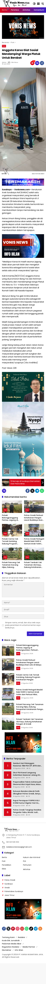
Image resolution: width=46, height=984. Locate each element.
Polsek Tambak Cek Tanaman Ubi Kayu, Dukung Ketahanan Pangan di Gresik (33, 565)
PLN (24, 861)
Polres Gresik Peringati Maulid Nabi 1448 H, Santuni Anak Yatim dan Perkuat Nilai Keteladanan (34, 541)
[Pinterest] (13, 929)
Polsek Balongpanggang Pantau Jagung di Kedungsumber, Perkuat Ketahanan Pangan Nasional (10, 517)
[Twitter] (32, 491)
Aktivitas (26, 869)
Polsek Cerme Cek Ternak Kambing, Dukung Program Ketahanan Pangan (10, 541)
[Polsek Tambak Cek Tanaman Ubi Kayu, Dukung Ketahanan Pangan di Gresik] (34, 553)
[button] (34, 3)
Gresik (7, 887)
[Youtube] (22, 929)
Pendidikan (6, 865)
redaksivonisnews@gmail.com (19, 847)
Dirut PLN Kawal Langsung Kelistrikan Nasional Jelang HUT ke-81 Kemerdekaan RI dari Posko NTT (27, 773)
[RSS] (40, 929)
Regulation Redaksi (10, 947)
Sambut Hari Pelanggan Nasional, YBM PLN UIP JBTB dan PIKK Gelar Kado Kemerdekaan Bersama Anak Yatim (27, 764)
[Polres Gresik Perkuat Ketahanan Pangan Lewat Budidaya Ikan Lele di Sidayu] (34, 506)
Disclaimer (6, 950)
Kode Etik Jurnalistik (11, 940)
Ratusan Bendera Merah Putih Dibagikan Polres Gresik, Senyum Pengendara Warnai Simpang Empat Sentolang (27, 792)
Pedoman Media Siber (11, 943)
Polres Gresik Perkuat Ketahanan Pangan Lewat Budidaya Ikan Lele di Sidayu (33, 517)
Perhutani (27, 865)
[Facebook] (28, 491)
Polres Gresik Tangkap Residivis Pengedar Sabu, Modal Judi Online (27, 811)
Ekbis (4, 869)
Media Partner (29, 947)
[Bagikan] (42, 63)
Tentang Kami (8, 937)
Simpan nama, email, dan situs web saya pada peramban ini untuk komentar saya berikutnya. (22, 625)
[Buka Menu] (38, 3)
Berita (4, 857)
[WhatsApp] (42, 491)
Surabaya (9, 884)
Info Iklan (19, 950)
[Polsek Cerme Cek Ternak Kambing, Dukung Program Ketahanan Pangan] (12, 530)
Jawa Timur (9, 895)
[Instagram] (18, 929)
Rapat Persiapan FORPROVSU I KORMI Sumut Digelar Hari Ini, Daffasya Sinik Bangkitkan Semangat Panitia (26, 801)
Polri (4, 46)
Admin (4, 62)
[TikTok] (31, 929)
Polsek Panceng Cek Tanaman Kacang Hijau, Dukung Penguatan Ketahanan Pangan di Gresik (11, 565)
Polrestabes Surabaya (14, 891)
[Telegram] (37, 491)
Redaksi (21, 937)
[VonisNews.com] (16, 3)
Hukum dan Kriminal (31, 857)
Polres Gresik (10, 880)
